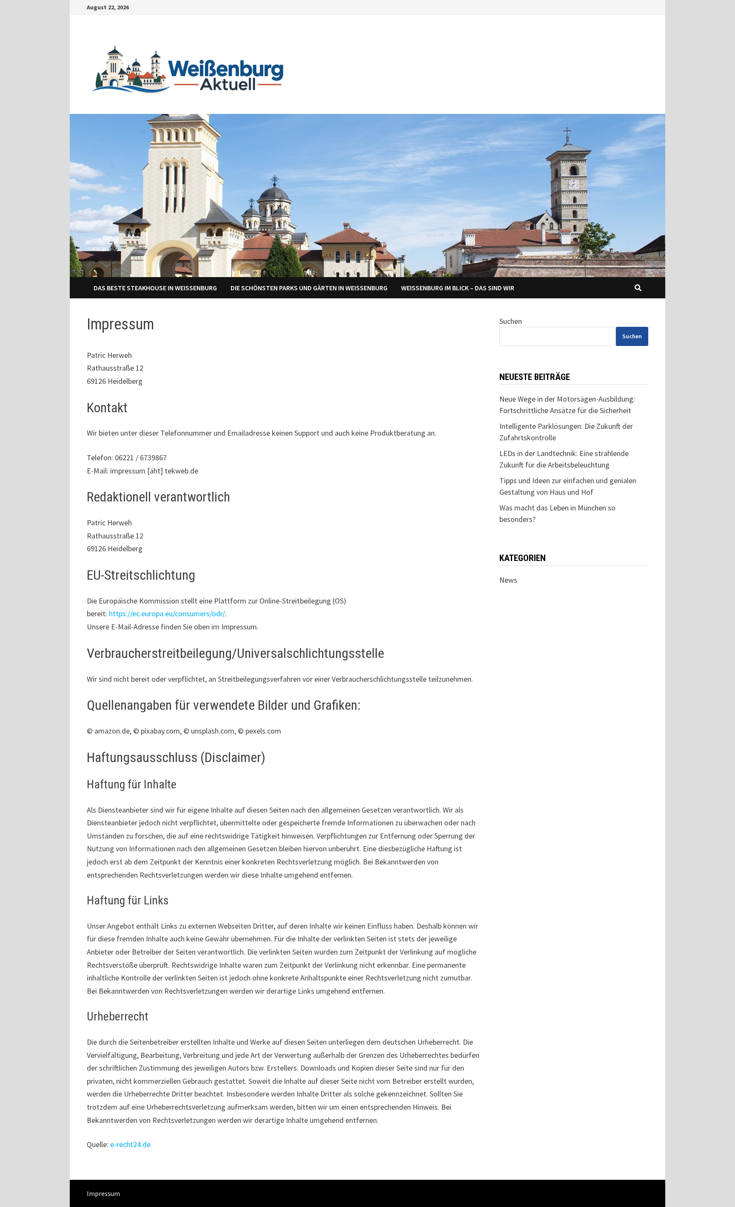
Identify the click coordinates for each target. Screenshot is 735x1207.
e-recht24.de (130, 1144)
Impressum (103, 1193)
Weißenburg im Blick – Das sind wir (457, 287)
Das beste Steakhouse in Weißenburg (155, 287)
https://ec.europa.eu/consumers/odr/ (167, 613)
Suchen (510, 321)
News (508, 580)
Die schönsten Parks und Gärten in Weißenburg (309, 287)
